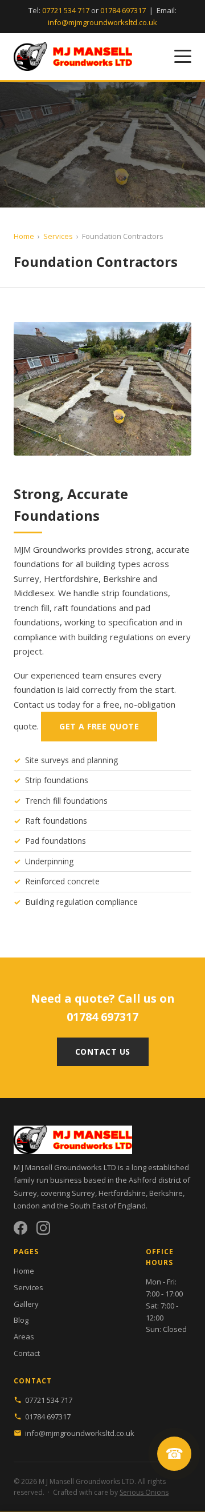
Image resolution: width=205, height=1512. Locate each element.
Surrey (83, 1193)
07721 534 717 (65, 10)
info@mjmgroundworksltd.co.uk (102, 22)
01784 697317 (123, 10)
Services (58, 236)
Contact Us (102, 1051)
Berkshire (166, 1193)
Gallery (26, 1304)
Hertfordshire (122, 1193)
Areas (24, 1336)
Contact (27, 1353)
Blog (21, 1320)
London (27, 1205)
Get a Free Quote (99, 726)
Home (24, 236)
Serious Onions (144, 1492)
